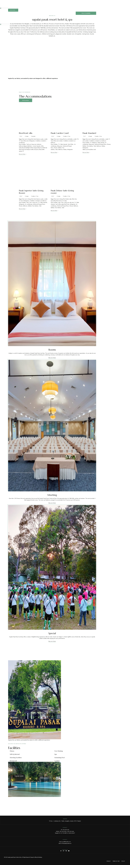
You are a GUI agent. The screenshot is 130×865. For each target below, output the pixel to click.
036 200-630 (66, 829)
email (68, 850)
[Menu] (1, 1)
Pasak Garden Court (60, 133)
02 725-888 (63, 833)
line (66, 850)
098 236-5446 (70, 831)
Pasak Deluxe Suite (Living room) (62, 191)
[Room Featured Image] (33, 116)
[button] (4, 18)
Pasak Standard (89, 133)
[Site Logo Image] (8, 10)
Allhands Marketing (38, 857)
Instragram (63, 850)
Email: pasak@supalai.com (65, 841)
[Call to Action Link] (52, 290)
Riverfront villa (25, 133)
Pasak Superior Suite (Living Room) (31, 191)
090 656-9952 (63, 831)
